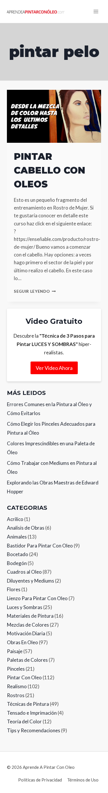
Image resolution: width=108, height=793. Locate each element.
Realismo (17, 686)
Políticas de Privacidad (40, 779)
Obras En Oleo (22, 642)
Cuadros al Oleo (24, 572)
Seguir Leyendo (35, 291)
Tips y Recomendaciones (33, 730)
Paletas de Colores (27, 660)
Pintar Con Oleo (24, 677)
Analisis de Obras (25, 528)
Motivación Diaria (26, 633)
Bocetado (17, 554)
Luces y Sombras (24, 607)
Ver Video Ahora (54, 368)
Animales (17, 537)
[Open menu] (95, 11)
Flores (13, 589)
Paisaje (14, 651)
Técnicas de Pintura (28, 704)
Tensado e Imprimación (32, 713)
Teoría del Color (24, 721)
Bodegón (17, 563)
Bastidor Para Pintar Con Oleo (40, 546)
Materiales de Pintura (30, 616)
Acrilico (15, 519)
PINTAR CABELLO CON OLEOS (49, 170)
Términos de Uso (82, 779)
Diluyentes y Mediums (30, 581)
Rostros (15, 695)
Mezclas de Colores (28, 625)
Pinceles (16, 669)
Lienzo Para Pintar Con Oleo (37, 598)
